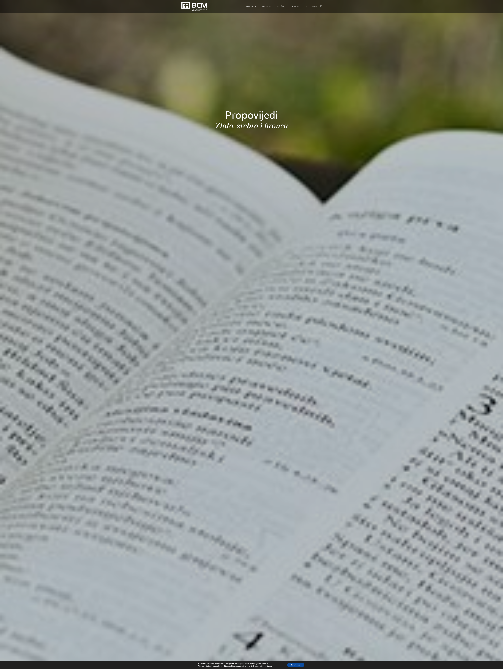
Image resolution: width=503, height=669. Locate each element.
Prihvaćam (295, 665)
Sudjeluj (311, 7)
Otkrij (266, 7)
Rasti (295, 7)
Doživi (281, 7)
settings (268, 666)
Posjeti (251, 7)
